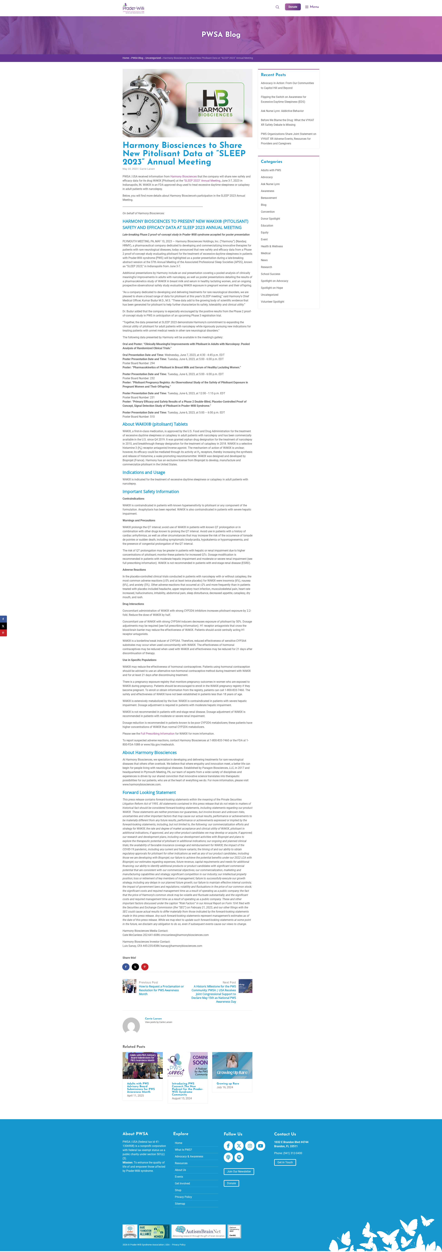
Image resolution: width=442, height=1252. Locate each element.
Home (126, 58)
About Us (180, 1170)
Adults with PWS (271, 170)
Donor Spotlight (270, 218)
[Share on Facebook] (126, 966)
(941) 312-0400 (292, 1153)
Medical (266, 253)
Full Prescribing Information (158, 733)
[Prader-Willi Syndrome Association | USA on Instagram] (249, 1146)
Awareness (267, 191)
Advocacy (267, 177)
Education (267, 225)
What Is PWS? (183, 1149)
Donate (293, 6)
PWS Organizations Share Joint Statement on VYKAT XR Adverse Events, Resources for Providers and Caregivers (288, 138)
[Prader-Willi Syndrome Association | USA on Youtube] (260, 1146)
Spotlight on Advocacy (274, 281)
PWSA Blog (137, 58)
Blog (263, 204)
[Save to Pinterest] (145, 966)
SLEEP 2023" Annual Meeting (202, 180)
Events (179, 1176)
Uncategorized (153, 58)
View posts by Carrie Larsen (158, 1022)
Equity (264, 232)
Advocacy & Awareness (189, 1156)
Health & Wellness (272, 246)
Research (266, 267)
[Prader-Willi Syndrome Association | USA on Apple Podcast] (228, 1157)
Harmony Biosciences (183, 176)
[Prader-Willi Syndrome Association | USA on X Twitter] (239, 1146)
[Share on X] (135, 966)
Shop (178, 1190)
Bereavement (269, 198)
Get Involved (182, 1183)
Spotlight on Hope (272, 287)
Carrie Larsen (147, 168)
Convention (268, 211)
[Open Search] (277, 7)
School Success (270, 274)
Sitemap (180, 1203)
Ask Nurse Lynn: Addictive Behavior (282, 111)
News (264, 260)
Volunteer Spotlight (272, 301)
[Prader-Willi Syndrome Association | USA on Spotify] (239, 1157)
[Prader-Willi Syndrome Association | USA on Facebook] (228, 1146)
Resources (181, 1163)
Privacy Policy (183, 1197)
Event (264, 239)
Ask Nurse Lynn (270, 184)
